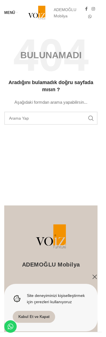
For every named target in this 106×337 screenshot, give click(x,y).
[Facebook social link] (86, 9)
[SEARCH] (91, 118)
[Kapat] (95, 277)
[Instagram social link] (93, 9)
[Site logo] (36, 12)
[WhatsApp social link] (89, 16)
